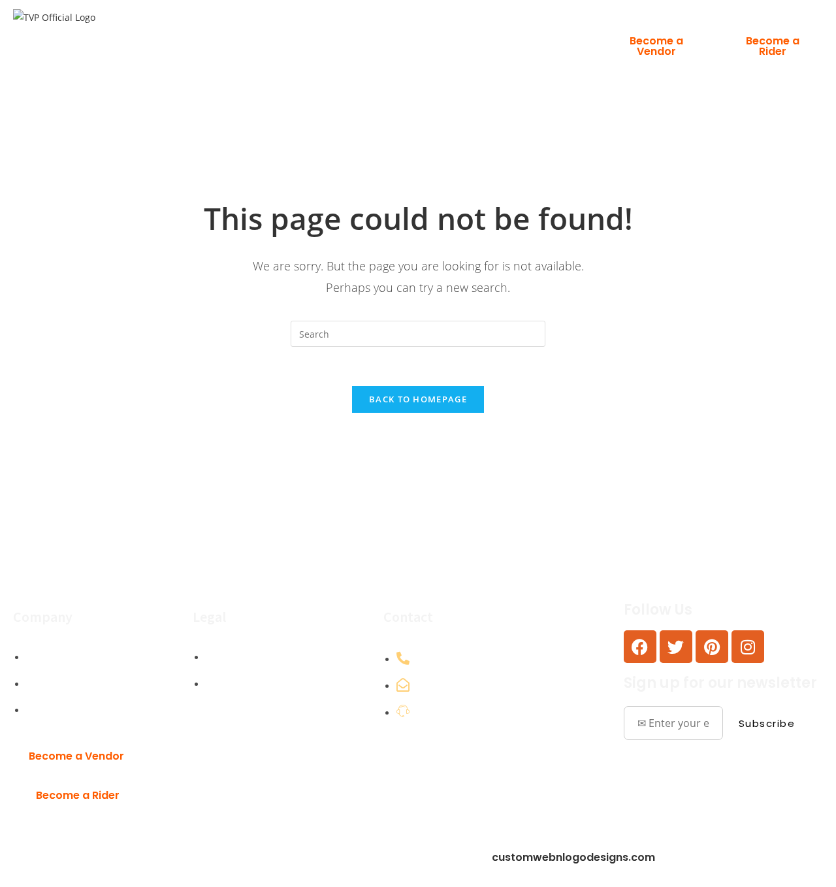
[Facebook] (640, 646)
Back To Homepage (418, 399)
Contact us (503, 34)
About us (380, 34)
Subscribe (767, 723)
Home (282, 34)
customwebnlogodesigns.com (573, 857)
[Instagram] (748, 646)
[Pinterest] (712, 646)
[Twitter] (676, 646)
